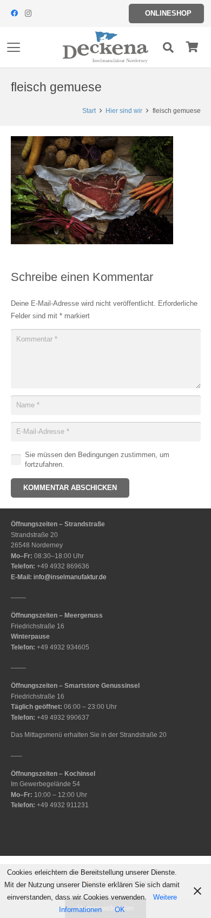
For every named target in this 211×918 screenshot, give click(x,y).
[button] (14, 47)
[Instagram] (28, 13)
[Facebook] (14, 13)
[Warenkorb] (192, 47)
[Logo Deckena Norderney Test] (105, 47)
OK (120, 910)
